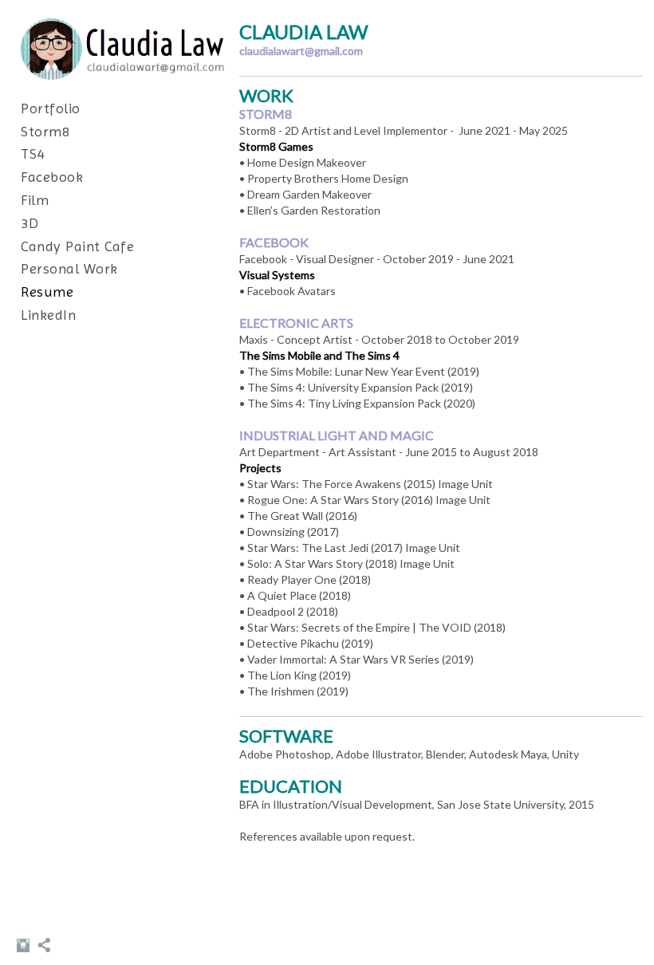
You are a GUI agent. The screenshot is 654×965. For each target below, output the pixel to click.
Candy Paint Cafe (77, 246)
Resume (47, 291)
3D (29, 223)
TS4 (33, 153)
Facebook (52, 176)
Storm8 (45, 131)
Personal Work (69, 268)
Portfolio (51, 108)
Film (35, 199)
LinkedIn (48, 314)
